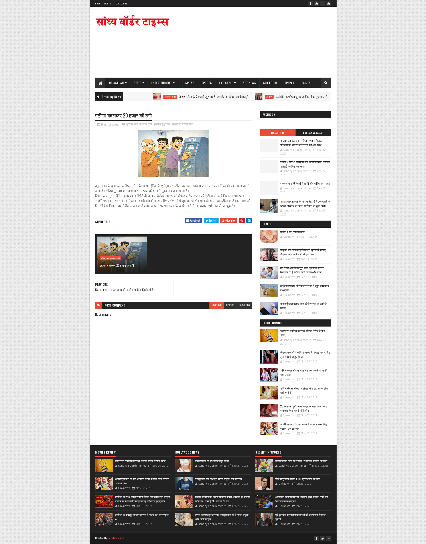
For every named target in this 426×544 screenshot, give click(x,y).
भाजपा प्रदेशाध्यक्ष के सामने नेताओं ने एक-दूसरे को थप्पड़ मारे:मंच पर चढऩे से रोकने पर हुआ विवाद (305, 203)
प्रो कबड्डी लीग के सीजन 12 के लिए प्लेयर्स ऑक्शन (301, 461)
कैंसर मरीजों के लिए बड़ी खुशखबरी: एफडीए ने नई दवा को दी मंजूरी (197, 96)
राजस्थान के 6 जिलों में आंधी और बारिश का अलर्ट (305, 183)
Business (187, 82)
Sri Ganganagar (313, 133)
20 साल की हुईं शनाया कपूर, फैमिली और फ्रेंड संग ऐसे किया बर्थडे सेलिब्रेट (303, 408)
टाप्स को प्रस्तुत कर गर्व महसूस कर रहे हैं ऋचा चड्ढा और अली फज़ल (221, 517)
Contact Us (121, 3)
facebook (244, 305)
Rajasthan (116, 82)
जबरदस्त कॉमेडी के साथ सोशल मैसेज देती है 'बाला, (302, 333)
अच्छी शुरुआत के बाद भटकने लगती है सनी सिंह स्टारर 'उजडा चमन (303, 426)
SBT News (249, 82)
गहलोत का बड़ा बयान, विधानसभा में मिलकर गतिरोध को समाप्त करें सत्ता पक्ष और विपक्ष (301, 142)
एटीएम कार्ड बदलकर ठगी (139, 124)
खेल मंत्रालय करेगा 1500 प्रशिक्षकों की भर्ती (297, 479)
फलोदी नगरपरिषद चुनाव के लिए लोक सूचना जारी (285, 96)
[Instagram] (322, 3)
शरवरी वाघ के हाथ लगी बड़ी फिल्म (212, 461)
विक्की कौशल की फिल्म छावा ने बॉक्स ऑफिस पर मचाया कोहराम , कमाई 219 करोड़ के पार (222, 499)
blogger (217, 305)
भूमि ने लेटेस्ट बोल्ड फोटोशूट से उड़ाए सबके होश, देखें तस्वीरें (304, 390)
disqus (230, 305)
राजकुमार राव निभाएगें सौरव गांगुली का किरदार (218, 479)
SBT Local (270, 82)
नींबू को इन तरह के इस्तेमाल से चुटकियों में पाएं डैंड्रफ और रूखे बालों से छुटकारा (303, 252)
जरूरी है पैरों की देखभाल (292, 232)
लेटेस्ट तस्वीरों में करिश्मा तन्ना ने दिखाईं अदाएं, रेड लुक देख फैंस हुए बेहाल (305, 354)
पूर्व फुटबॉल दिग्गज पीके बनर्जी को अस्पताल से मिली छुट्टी (300, 517)
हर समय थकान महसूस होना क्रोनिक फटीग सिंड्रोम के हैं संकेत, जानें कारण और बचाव (302, 270)
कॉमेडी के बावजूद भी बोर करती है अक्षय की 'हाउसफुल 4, (142, 517)
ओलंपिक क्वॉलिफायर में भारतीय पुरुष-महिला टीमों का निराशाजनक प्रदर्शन (301, 499)
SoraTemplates (116, 538)
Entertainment (161, 82)
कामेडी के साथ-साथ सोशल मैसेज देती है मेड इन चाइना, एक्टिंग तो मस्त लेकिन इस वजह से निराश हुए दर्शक (142, 499)
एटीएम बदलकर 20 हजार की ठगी (117, 265)
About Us (108, 3)
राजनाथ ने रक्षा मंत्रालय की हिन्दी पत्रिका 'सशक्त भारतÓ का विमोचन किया (305, 164)
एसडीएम (253, 96)
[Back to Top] (328, 538)
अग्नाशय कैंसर (154, 96)
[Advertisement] (250, 42)
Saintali (307, 82)
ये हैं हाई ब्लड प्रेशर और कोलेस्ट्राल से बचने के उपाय (303, 305)
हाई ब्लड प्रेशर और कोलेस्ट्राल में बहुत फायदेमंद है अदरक (304, 288)
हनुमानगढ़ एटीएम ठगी (182, 124)
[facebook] (310, 3)
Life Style (226, 82)
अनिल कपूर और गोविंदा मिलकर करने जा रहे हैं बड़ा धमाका (303, 372)
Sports (206, 82)
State (137, 82)
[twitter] (322, 538)
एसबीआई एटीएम (162, 124)
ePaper (289, 82)
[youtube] (316, 3)
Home (97, 3)
